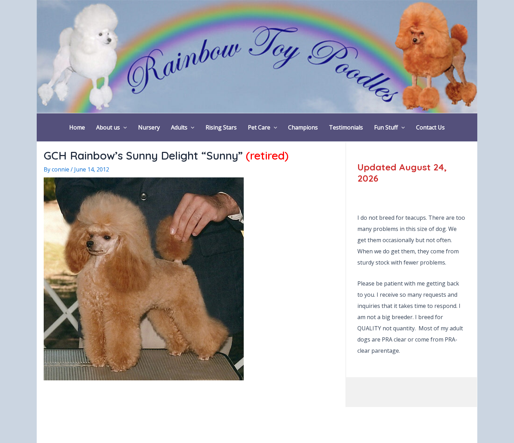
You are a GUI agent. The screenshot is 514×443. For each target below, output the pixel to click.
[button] (123, 127)
